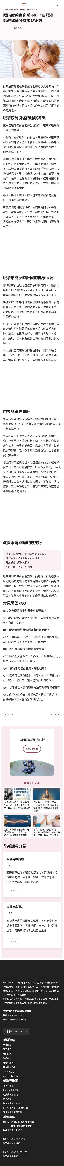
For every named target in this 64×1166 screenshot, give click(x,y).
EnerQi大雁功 (43, 467)
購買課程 (7, 1049)
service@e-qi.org (18, 1019)
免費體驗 (7, 1045)
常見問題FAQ (9, 1067)
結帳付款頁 (8, 1062)
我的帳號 (7, 1058)
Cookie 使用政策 (11, 1090)
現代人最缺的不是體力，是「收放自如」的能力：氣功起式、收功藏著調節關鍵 (16, 832)
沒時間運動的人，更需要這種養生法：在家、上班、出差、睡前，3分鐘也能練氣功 (17, 805)
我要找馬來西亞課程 (12, 1130)
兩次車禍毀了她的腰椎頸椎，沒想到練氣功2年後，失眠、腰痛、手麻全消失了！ (46, 832)
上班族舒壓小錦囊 (11, 9)
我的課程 (7, 1053)
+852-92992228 (19, 1152)
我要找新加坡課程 (11, 1143)
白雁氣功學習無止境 (29, 9)
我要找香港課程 (10, 1156)
